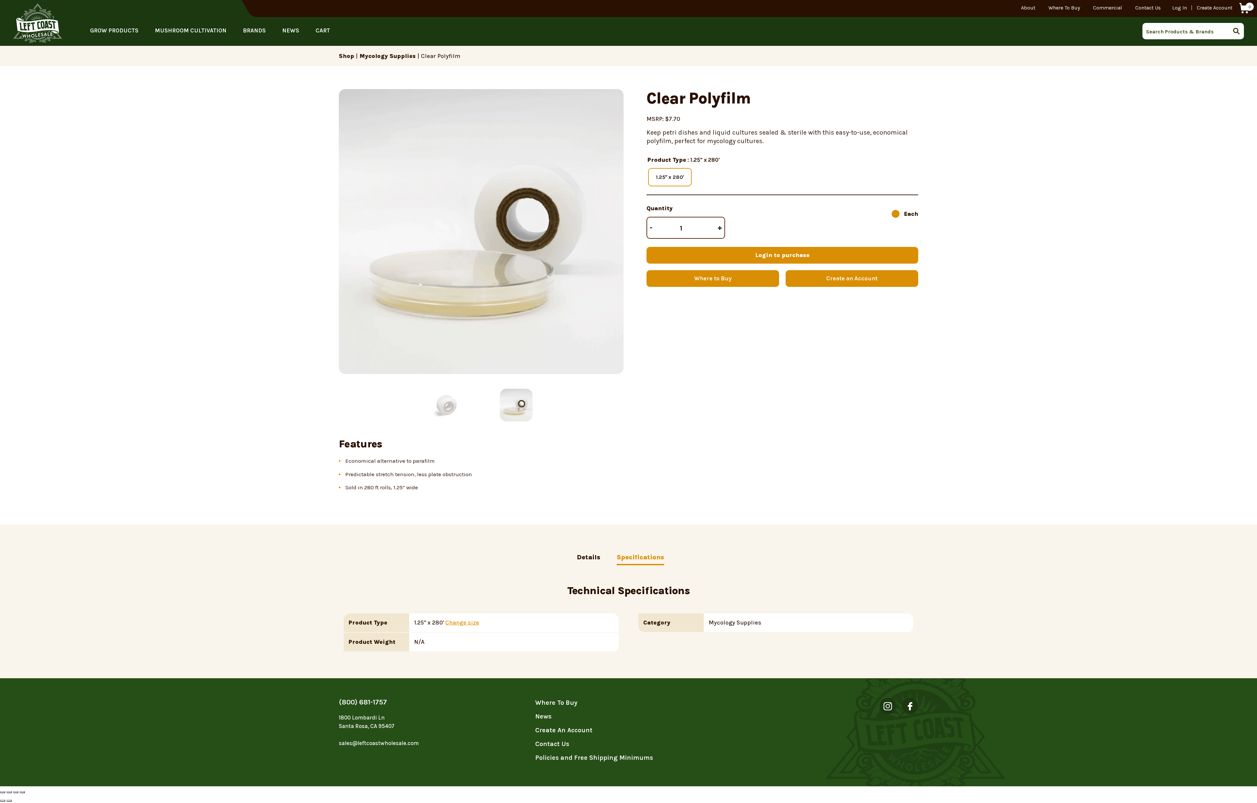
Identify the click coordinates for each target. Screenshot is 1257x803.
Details (588, 557)
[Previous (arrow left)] (2, 801)
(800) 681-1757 (363, 702)
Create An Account (563, 730)
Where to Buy (713, 278)
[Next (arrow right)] (9, 801)
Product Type (666, 159)
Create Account (1214, 8)
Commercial (1107, 8)
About (1028, 8)
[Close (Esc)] (2, 792)
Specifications (640, 557)
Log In (1179, 8)
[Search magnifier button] (1238, 31)
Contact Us (1148, 8)
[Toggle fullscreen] (15, 792)
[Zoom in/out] (22, 792)
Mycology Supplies (387, 56)
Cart (323, 30)
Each (911, 214)
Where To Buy (1064, 8)
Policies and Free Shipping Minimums (594, 757)
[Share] (9, 792)
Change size (462, 622)
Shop (346, 56)
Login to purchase (782, 255)
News (290, 30)
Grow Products (114, 30)
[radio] (670, 177)
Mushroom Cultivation (191, 30)
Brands (254, 30)
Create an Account (852, 278)
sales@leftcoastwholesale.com (379, 743)
